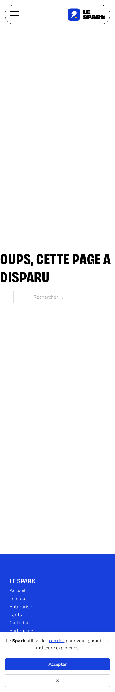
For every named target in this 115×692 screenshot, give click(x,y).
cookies (57, 641)
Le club (17, 598)
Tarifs (15, 615)
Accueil (17, 590)
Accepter (57, 664)
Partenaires (21, 630)
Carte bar (19, 622)
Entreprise (20, 607)
